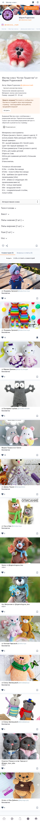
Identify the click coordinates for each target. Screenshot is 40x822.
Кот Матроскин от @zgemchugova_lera (16, 604)
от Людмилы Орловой (16, 291)
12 (3, 337)
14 (3, 298)
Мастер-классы (13, 29)
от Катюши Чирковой (14, 643)
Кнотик (4, 29)
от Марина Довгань (15, 369)
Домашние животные (27, 29)
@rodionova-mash (25, 20)
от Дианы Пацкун (13, 487)
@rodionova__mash (12, 25)
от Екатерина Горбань (16, 408)
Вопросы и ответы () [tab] (25, 253)
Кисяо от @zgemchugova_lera (12, 565)
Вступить (7, 110)
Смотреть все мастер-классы (12, 88)
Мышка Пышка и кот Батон (11, 448)
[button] (3, 51)
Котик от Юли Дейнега (15, 800)
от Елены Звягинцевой (16, 683)
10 (3, 455)
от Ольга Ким (12, 526)
